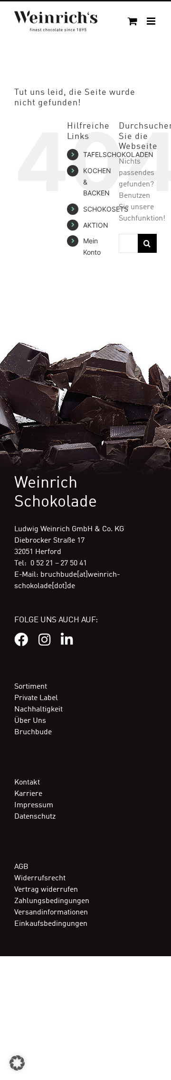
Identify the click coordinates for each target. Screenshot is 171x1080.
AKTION (95, 225)
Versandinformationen (51, 912)
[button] (17, 1063)
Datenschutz (35, 817)
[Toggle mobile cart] (132, 21)
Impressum (33, 805)
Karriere (28, 794)
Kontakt (27, 782)
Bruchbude (33, 732)
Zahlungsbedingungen (51, 901)
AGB (21, 867)
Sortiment (30, 687)
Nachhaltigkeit (38, 709)
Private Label (36, 698)
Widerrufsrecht (40, 878)
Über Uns (30, 721)
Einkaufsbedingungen (50, 924)
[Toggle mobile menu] (152, 21)
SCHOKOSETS (105, 209)
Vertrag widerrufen (46, 890)
